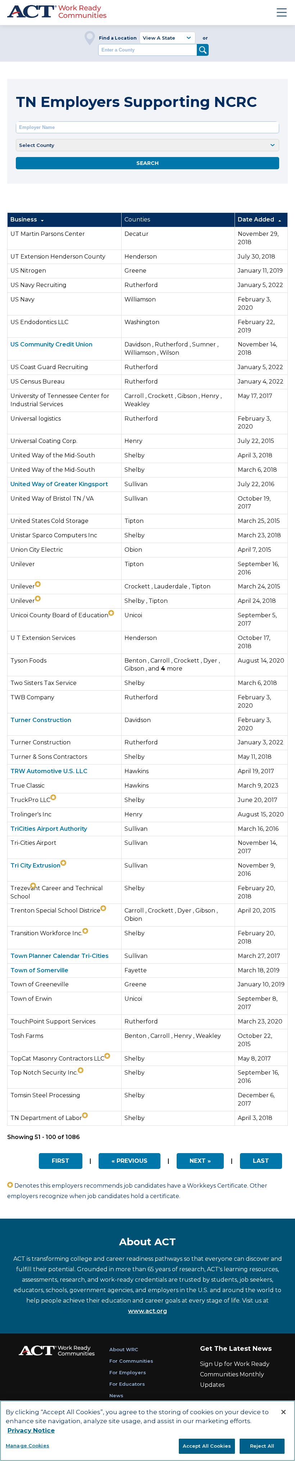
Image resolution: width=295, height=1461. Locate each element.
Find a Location (118, 38)
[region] (147, 1431)
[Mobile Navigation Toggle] (282, 12)
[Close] (283, 1412)
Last (261, 1160)
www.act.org (147, 1311)
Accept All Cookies (207, 1446)
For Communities (131, 1361)
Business (24, 219)
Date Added (257, 219)
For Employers (127, 1372)
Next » (200, 1160)
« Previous (130, 1160)
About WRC (123, 1349)
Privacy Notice (31, 1430)
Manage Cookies (27, 1445)
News (116, 1395)
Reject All (262, 1446)
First (60, 1160)
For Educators (127, 1384)
